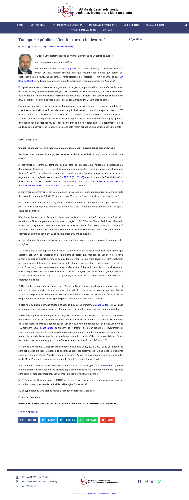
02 (78, 177)
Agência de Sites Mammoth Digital (102, 494)
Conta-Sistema (106, 365)
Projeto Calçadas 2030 (83, 30)
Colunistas (51, 46)
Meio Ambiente (131, 25)
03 (82, 177)
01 (74, 177)
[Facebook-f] (139, 481)
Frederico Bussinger (66, 46)
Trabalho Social (155, 25)
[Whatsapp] (159, 481)
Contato (107, 30)
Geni (68, 286)
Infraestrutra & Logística (67, 25)
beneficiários (46, 327)
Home (20, 25)
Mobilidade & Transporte (103, 25)
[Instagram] (146, 481)
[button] (28, 420)
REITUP (67, 177)
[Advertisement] (70, 445)
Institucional (37, 25)
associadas (102, 304)
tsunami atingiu (65, 68)
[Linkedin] (152, 481)
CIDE (48, 169)
